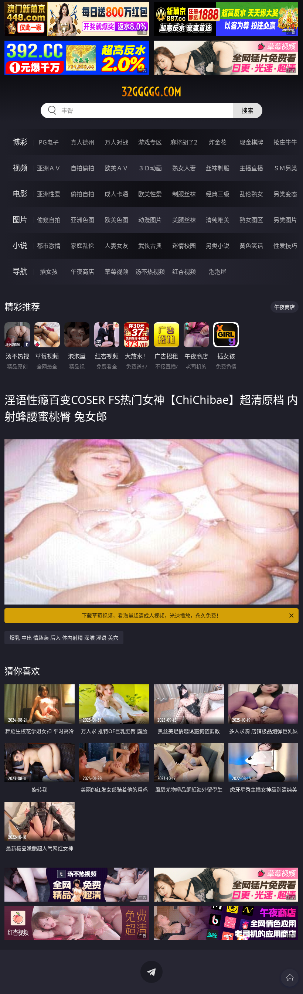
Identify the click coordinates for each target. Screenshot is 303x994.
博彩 (20, 142)
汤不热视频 (150, 272)
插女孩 (49, 272)
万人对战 (116, 142)
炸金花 (218, 142)
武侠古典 (150, 246)
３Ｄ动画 (150, 168)
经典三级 (217, 194)
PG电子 (49, 142)
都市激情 (49, 246)
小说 (20, 246)
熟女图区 (251, 220)
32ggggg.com (151, 91)
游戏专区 (150, 142)
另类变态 (285, 194)
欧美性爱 (150, 194)
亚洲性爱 (49, 194)
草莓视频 (116, 272)
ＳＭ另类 (285, 168)
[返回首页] (290, 978)
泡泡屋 (218, 272)
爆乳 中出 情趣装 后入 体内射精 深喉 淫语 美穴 (64, 637)
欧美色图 (116, 220)
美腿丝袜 (184, 220)
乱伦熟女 (251, 194)
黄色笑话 (251, 246)
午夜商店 (82, 272)
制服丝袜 (184, 194)
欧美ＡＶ (116, 168)
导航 (20, 271)
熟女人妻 (184, 168)
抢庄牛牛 (285, 142)
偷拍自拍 (82, 194)
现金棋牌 (251, 142)
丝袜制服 (217, 168)
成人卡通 (116, 194)
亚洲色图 (82, 220)
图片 (20, 220)
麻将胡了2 (183, 142)
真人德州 (82, 142)
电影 (20, 194)
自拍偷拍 (82, 168)
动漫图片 (150, 220)
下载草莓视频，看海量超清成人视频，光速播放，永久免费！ (151, 615)
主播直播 (251, 168)
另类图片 (285, 220)
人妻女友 (116, 246)
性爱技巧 (285, 246)
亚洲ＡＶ (49, 168)
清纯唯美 (217, 220)
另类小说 (217, 246)
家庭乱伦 (82, 246)
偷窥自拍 (49, 220)
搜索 (247, 110)
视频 (20, 168)
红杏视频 (184, 272)
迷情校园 (184, 246)
